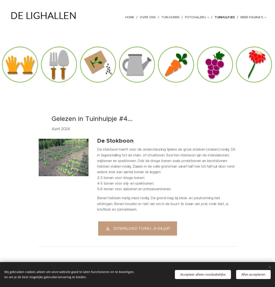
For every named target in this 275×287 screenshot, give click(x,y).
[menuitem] (131, 17)
